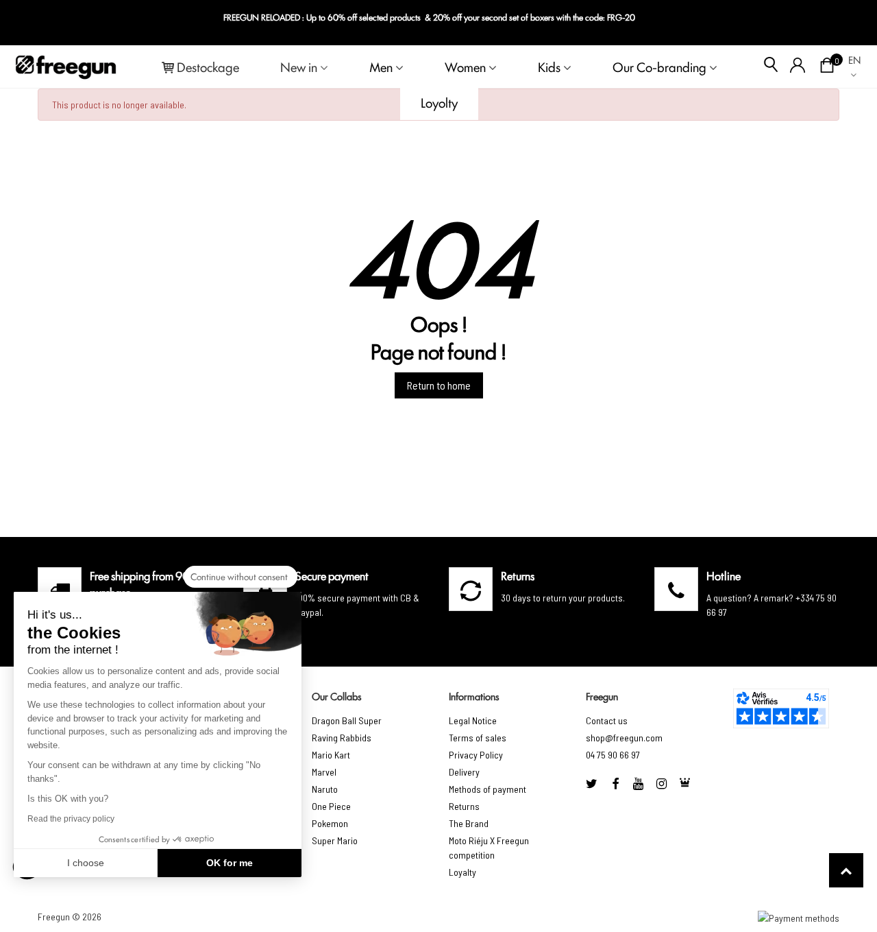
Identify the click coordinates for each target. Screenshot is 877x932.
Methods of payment (487, 789)
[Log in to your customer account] (798, 66)
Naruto (325, 789)
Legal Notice (473, 720)
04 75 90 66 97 (613, 755)
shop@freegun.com (624, 737)
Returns (464, 806)
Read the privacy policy (70, 819)
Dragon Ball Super (347, 720)
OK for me (229, 862)
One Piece (331, 806)
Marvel (324, 772)
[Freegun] (66, 66)
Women (465, 66)
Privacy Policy (476, 755)
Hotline (723, 575)
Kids (549, 66)
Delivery (464, 772)
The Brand (469, 823)
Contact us (607, 720)
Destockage (208, 66)
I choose (85, 862)
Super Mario (335, 840)
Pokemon (330, 823)
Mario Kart (331, 755)
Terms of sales (477, 737)
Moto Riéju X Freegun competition (489, 848)
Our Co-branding (659, 66)
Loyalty (462, 872)
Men (381, 66)
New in (298, 66)
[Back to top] (846, 870)
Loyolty (439, 102)
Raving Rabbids (341, 737)
